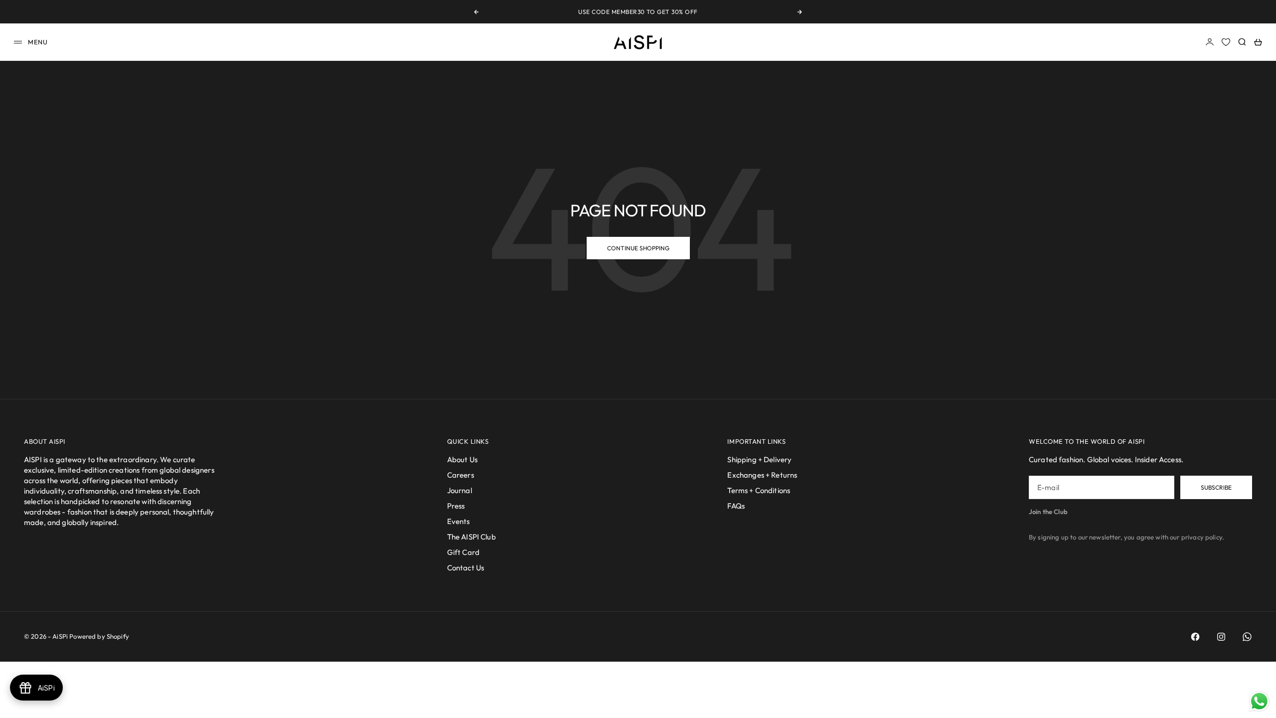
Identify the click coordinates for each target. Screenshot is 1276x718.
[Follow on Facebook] (1195, 637)
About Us (462, 459)
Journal (459, 490)
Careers (460, 475)
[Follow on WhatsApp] (1247, 637)
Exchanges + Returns (762, 475)
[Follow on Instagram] (1221, 637)
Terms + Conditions (758, 490)
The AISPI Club (471, 536)
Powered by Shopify (99, 636)
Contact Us (465, 567)
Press (456, 506)
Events (458, 521)
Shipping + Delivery (759, 459)
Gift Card (463, 552)
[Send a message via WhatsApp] (1259, 701)
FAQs (736, 506)
